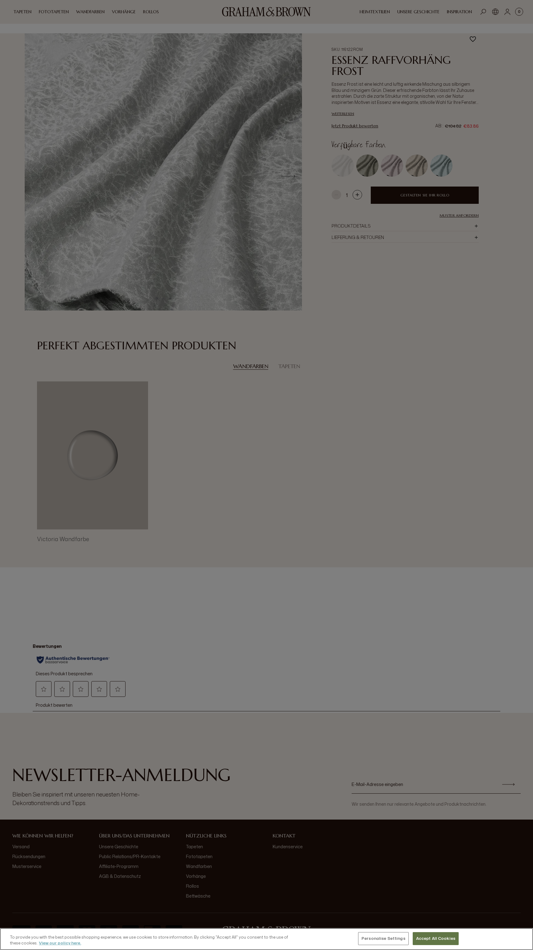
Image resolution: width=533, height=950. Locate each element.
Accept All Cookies (435, 938)
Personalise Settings (383, 938)
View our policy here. (60, 943)
